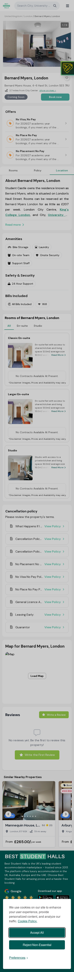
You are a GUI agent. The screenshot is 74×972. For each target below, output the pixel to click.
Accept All (37, 932)
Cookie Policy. (27, 921)
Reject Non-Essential (37, 945)
